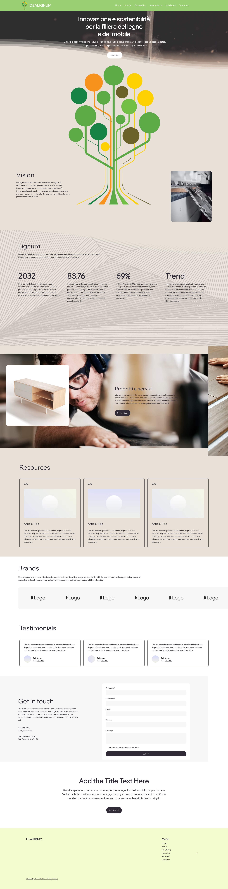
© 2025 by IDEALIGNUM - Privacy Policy (42, 879)
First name (110, 688)
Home (164, 843)
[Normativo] (197, 853)
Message (109, 730)
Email (108, 709)
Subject (109, 720)
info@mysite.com (25, 730)
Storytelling (166, 850)
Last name (110, 699)
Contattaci (166, 860)
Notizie (164, 846)
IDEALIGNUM (40, 5)
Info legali (165, 856)
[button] (122, 413)
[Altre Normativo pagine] (161, 5)
